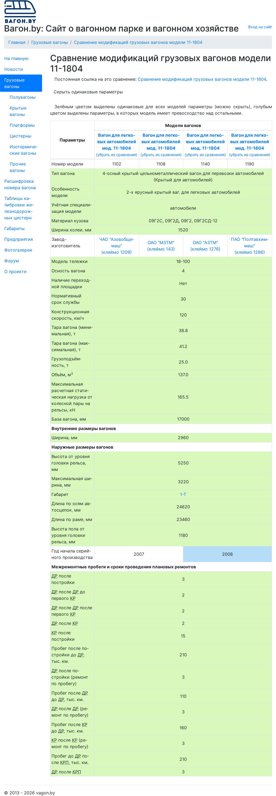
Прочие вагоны (18, 167)
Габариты (14, 228)
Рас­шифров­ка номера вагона (20, 184)
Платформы (22, 125)
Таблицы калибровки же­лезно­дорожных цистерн (19, 208)
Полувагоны (23, 97)
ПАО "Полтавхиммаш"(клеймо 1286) (249, 246)
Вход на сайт (260, 26)
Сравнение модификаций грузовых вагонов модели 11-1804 (202, 79)
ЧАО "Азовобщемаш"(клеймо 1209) (116, 246)
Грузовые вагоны (14, 83)
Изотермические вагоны (23, 150)
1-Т (183, 494)
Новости (13, 69)
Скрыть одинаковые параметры (88, 91)
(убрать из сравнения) (116, 154)
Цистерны (20, 136)
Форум (11, 260)
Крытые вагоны (18, 111)
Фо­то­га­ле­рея (18, 250)
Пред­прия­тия (18, 239)
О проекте (15, 271)
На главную (16, 58)
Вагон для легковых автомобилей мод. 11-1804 (116, 141)
